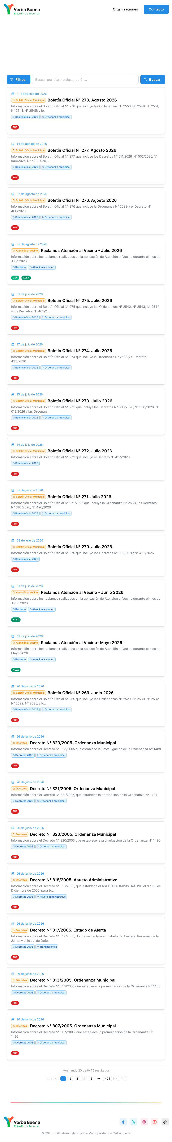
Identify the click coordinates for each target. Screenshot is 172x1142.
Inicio (9, 48)
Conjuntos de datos (42, 48)
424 (107, 1078)
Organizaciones (125, 9)
